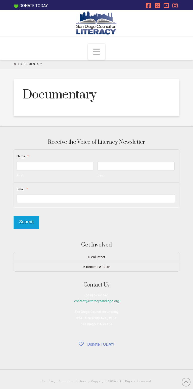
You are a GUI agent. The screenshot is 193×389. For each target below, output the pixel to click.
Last (101, 175)
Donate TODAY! (100, 344)
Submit (26, 222)
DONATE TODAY (33, 5)
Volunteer (98, 257)
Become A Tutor (98, 267)
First (20, 175)
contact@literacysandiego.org (96, 301)
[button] (96, 51)
